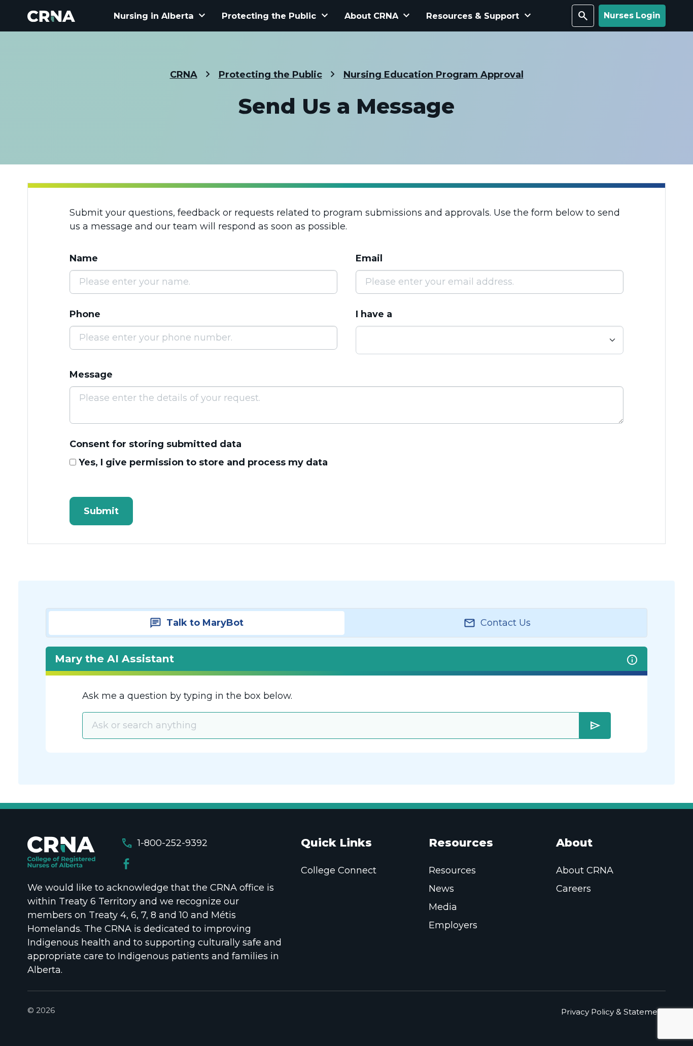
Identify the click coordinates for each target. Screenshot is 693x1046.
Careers (573, 888)
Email (369, 258)
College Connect (338, 870)
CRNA (183, 74)
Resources (452, 870)
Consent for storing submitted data (155, 444)
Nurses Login (632, 15)
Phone (85, 314)
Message (91, 374)
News (441, 888)
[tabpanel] (346, 700)
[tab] (196, 623)
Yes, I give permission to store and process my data (203, 462)
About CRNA (584, 870)
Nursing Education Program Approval (433, 74)
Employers (453, 925)
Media (443, 907)
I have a (374, 314)
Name (84, 258)
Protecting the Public (270, 74)
